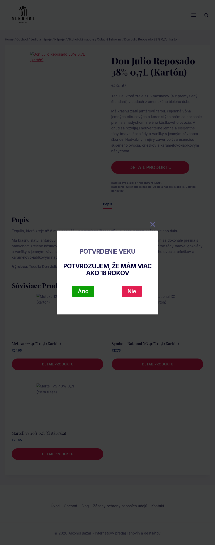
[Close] (153, 224)
